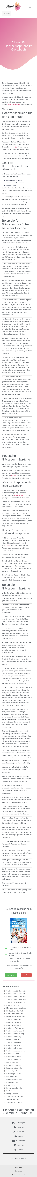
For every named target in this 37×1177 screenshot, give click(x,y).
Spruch (13, 475)
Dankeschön (18, 495)
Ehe (16, 147)
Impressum (18, 1167)
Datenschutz (18, 1171)
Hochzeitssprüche (13, 104)
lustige (8, 545)
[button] (30, 6)
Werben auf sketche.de (18, 1175)
